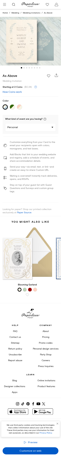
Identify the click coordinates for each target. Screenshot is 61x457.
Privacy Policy (46, 433)
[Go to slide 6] (34, 67)
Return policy (15, 348)
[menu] (4, 4)
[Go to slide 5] (32, 67)
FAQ (15, 331)
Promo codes (46, 343)
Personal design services (46, 348)
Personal (12, 127)
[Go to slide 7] (37, 67)
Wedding (15, 13)
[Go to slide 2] (24, 67)
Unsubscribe (15, 354)
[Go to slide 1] (21, 67)
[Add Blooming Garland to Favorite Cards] (27, 295)
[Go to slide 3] (26, 67)
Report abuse (15, 360)
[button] (45, 119)
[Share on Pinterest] (28, 403)
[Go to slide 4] (29, 67)
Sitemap (15, 343)
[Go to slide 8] (39, 67)
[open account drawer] (56, 4)
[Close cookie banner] (57, 424)
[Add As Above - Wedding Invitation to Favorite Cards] (49, 76)
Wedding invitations (31, 13)
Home (5, 13)
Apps (14, 392)
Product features (46, 386)
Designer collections (14, 386)
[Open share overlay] (56, 75)
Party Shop (46, 354)
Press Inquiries (46, 366)
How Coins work (12, 92)
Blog (14, 380)
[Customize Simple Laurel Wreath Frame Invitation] (30, 41)
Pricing (45, 337)
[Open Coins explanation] (35, 87)
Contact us (15, 337)
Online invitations (46, 380)
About (46, 331)
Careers (46, 360)
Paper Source (24, 212)
